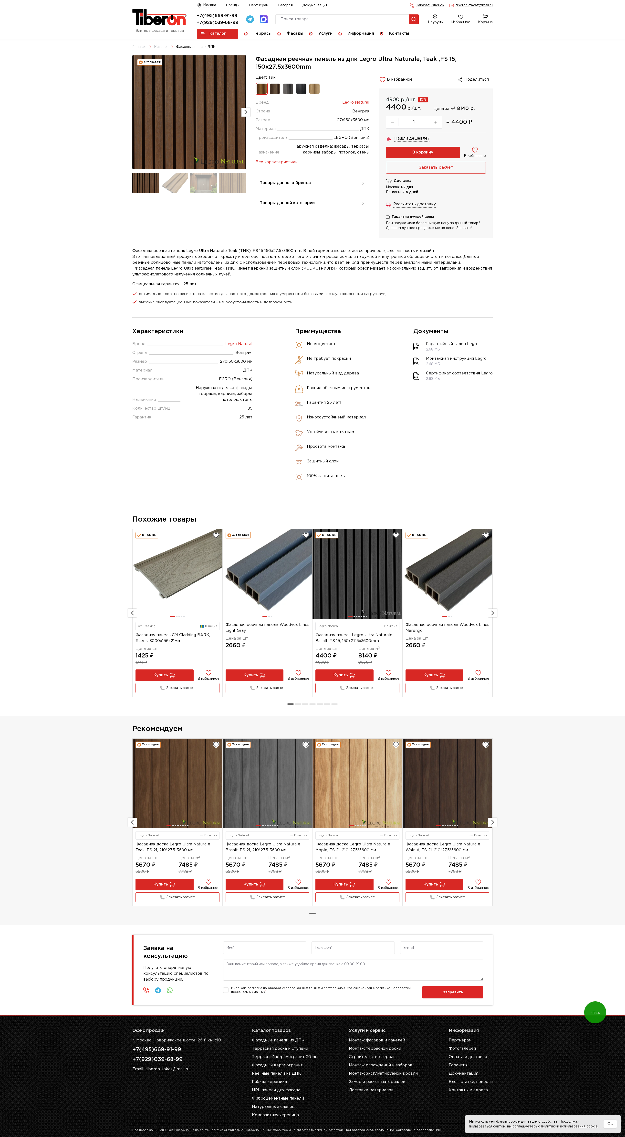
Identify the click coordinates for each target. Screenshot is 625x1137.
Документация (314, 5)
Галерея (285, 5)
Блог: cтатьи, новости (471, 1082)
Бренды (232, 5)
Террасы (262, 33)
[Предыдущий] (132, 613)
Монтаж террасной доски (375, 1048)
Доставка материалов (371, 1090)
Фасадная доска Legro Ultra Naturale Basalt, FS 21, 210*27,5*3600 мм (263, 847)
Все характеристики (277, 162)
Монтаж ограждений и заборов (380, 1065)
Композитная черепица (275, 1115)
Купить (161, 675)
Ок (610, 1124)
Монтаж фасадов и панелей (377, 1040)
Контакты (399, 33)
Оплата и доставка (468, 1057)
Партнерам (258, 5)
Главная (139, 46)
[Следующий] (492, 613)
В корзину (422, 152)
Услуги (325, 33)
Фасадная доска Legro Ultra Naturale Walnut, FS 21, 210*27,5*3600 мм (443, 847)
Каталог (217, 33)
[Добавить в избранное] (216, 535)
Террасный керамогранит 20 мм (285, 1057)
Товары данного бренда (285, 183)
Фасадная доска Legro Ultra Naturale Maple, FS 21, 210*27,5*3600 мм (352, 847)
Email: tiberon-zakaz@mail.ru (160, 1069)
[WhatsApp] (170, 990)
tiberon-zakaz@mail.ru (474, 5)
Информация (361, 33)
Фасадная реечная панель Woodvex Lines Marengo (447, 628)
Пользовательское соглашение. (370, 1130)
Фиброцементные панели (278, 1098)
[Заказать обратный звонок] (146, 990)
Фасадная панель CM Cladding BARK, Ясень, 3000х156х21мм (172, 638)
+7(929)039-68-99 (217, 23)
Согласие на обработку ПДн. (418, 1130)
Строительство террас (372, 1057)
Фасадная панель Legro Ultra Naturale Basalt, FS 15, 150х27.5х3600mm (353, 638)
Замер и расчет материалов (377, 1082)
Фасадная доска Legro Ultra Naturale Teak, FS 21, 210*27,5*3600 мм (172, 847)
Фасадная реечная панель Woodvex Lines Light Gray (267, 628)
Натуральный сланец (273, 1107)
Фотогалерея (462, 1048)
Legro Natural (355, 102)
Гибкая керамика (269, 1082)
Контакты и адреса (468, 1090)
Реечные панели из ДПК (276, 1073)
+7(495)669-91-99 (217, 16)
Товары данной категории (287, 203)
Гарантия (458, 1065)
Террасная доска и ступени (280, 1048)
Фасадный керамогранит (277, 1065)
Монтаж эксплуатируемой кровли (383, 1073)
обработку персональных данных (294, 988)
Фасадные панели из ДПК (278, 1040)
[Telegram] (250, 19)
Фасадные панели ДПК (196, 46)
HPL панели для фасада (276, 1090)
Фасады (295, 33)
